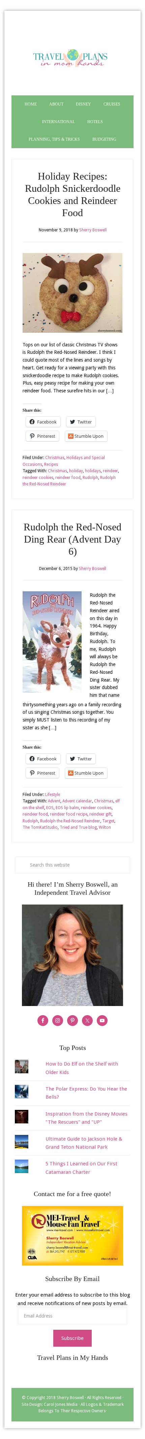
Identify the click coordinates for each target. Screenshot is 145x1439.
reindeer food (68, 477)
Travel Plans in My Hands (72, 56)
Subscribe (72, 1338)
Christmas (54, 457)
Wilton (105, 827)
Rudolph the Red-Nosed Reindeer (70, 821)
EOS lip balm (67, 807)
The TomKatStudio (40, 827)
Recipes (51, 464)
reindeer (110, 471)
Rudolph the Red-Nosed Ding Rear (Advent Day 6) (72, 539)
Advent (54, 801)
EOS (50, 807)
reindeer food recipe (68, 814)
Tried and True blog (78, 827)
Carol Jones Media (61, 1404)
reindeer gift (100, 814)
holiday (76, 471)
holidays (93, 471)
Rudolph (90, 477)
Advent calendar (77, 801)
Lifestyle (52, 794)
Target (108, 821)
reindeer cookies (38, 477)
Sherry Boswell (70, 1397)
